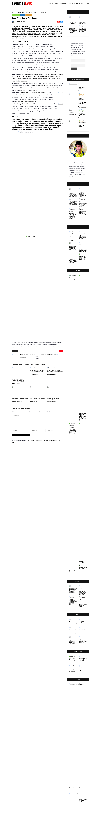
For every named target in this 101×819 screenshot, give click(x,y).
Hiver (22, 14)
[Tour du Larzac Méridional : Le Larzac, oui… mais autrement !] (70, 620)
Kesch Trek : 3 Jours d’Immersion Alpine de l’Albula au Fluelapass (18, 380)
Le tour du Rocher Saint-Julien (83, 568)
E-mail (72, 63)
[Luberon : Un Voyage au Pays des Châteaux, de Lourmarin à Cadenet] (72, 26)
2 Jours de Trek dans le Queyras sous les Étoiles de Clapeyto (82, 30)
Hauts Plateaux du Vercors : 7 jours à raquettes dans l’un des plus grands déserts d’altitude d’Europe (82, 417)
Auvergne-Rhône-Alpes (26, 12)
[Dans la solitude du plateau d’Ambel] (73, 567)
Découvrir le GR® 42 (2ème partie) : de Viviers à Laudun (83, 604)
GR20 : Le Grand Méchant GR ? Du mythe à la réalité (82, 124)
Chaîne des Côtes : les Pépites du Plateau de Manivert (83, 205)
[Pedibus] (37, 287)
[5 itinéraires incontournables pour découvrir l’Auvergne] (73, 112)
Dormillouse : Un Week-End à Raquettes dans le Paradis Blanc (82, 669)
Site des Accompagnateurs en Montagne (42, 76)
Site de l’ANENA (52, 74)
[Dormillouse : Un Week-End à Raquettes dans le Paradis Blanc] (79, 666)
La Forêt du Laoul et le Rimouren (48, 355)
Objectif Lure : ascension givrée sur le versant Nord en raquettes (55, 372)
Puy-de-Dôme (81, 110)
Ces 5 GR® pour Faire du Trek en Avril (82, 623)
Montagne (29, 14)
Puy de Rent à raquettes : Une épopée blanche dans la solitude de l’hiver (20, 400)
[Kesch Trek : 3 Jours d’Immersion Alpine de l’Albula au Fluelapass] (20, 372)
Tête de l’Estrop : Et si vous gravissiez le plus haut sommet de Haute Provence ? (83, 249)
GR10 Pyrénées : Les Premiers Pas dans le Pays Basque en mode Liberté (37, 400)
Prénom (72, 58)
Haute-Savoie (34, 12)
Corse (79, 120)
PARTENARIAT (80, 3)
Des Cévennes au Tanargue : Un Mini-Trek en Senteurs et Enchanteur (73, 590)
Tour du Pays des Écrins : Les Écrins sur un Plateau (83, 659)
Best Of (80, 93)
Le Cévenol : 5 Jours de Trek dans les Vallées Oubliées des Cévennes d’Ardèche (73, 602)
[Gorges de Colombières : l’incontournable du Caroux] (82, 637)
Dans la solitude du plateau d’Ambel (73, 572)
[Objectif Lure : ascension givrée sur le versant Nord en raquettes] (55, 368)
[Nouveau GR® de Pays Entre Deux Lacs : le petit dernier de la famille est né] (70, 637)
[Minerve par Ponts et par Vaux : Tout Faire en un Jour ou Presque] (79, 628)
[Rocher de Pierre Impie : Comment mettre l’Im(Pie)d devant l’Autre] (79, 254)
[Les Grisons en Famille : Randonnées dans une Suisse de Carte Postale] (55, 391)
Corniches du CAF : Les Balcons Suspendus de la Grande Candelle (73, 203)
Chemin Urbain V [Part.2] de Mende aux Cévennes (82, 789)
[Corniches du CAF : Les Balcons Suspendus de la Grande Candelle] (70, 199)
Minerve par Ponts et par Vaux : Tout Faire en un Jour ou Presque (83, 631)
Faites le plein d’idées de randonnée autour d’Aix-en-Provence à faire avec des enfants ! (73, 193)
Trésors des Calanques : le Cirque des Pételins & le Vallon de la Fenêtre (72, 216)
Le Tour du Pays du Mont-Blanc (21, 104)
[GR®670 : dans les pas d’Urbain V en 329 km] (83, 795)
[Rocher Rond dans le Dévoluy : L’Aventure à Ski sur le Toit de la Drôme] (38, 368)
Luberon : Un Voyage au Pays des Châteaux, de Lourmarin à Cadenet (73, 30)
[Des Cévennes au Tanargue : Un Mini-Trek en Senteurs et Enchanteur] (70, 586)
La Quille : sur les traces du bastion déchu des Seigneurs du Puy (83, 213)
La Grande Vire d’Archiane (82, 562)
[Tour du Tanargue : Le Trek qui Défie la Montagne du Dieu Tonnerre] (83, 587)
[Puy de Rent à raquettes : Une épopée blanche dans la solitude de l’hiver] (20, 391)
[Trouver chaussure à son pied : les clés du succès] (73, 86)
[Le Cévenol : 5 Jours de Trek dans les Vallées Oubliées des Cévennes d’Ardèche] (71, 597)
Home (13, 12)
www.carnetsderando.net (29, 346)
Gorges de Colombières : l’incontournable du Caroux (83, 640)
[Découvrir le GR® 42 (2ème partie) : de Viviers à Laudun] (83, 599)
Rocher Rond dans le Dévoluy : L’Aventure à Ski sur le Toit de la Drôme (37, 372)
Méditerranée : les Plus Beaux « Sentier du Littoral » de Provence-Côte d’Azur (83, 194)
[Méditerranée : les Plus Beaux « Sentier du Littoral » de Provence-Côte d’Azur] (83, 189)
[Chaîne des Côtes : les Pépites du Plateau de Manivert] (83, 200)
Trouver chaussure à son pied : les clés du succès (82, 86)
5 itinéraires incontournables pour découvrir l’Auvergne (82, 113)
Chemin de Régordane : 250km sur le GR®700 (72, 789)
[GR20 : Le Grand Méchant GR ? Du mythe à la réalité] (73, 123)
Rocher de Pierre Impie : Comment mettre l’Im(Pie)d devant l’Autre (83, 258)
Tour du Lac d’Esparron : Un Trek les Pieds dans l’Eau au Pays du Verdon (72, 247)
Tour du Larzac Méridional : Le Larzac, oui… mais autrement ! (73, 623)
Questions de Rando (81, 94)
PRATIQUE (71, 3)
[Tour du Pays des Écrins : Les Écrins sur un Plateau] (79, 656)
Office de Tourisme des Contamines (36, 78)
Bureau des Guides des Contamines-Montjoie (33, 74)
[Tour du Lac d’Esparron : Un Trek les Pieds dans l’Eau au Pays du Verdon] (70, 243)
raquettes (15, 351)
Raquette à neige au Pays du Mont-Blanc (33, 92)
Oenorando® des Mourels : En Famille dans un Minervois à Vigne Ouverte (73, 632)
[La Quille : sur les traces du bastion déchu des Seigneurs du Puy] (81, 209)
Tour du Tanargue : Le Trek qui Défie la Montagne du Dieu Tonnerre (82, 592)
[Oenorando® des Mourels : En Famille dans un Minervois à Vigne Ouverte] (70, 628)
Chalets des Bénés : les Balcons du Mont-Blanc (27, 356)
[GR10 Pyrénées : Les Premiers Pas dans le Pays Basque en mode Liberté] (38, 391)
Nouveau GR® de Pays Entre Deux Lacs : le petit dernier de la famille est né (73, 641)
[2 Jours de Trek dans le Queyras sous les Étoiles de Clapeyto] (81, 26)
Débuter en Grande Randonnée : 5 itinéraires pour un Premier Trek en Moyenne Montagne (82, 101)
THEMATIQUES (63, 3)
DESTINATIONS (53, 3)
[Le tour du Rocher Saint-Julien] (79, 565)
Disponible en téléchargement (27, 101)
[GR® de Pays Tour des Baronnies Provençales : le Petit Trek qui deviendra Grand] (73, 425)
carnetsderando (18, 21)
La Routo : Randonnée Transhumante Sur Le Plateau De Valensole (73, 260)
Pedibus (34, 90)
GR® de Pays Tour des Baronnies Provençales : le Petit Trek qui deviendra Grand (73, 431)
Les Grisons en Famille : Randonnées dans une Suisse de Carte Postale (55, 400)
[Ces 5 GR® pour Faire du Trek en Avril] (79, 620)
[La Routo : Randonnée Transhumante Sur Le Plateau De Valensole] (73, 255)
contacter (58, 346)
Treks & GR (80, 95)
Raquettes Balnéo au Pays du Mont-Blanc (45, 85)
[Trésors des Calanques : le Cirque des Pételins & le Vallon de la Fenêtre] (73, 210)
